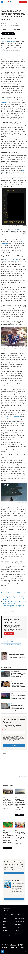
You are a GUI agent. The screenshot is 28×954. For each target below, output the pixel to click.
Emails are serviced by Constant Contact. (14, 741)
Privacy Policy (18, 914)
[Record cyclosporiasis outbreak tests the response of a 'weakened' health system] (8, 825)
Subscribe (14, 745)
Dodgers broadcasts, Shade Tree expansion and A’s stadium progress (18, 675)
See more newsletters (9, 869)
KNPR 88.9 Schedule (19, 918)
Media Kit (17, 933)
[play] (3, 951)
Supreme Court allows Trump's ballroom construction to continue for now (18, 686)
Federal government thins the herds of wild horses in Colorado (8, 802)
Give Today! (10, 633)
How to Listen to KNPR (18, 925)
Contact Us (5, 921)
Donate (24, 2)
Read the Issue (14, 899)
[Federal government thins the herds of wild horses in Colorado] (8, 791)
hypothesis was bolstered (13, 416)
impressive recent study (10, 259)
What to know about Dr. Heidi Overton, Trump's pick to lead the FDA (20, 836)
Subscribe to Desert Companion (7, 936)
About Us (5, 918)
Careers (4, 927)
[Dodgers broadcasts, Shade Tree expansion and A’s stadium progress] (5, 674)
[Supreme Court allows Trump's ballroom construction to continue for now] (5, 684)
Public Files (17, 930)
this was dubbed (14, 229)
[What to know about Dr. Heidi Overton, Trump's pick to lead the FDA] (20, 825)
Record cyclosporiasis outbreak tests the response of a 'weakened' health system (8, 837)
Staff (4, 924)
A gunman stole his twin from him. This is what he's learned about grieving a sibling (14, 598)
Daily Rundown (15, 671)
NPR (4, 641)
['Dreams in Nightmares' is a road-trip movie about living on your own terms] (5, 696)
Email (4, 729)
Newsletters (5, 933)
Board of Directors (19, 928)
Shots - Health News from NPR (11, 644)
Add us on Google (15, 29)
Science (11, 641)
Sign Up (14, 873)
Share (4, 29)
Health (4, 647)
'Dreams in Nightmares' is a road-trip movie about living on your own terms (18, 697)
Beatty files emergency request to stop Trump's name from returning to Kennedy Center (17, 708)
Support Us (5, 930)
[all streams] (26, 951)
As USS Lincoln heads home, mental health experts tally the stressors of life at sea (20, 804)
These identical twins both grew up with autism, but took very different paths (13, 607)
